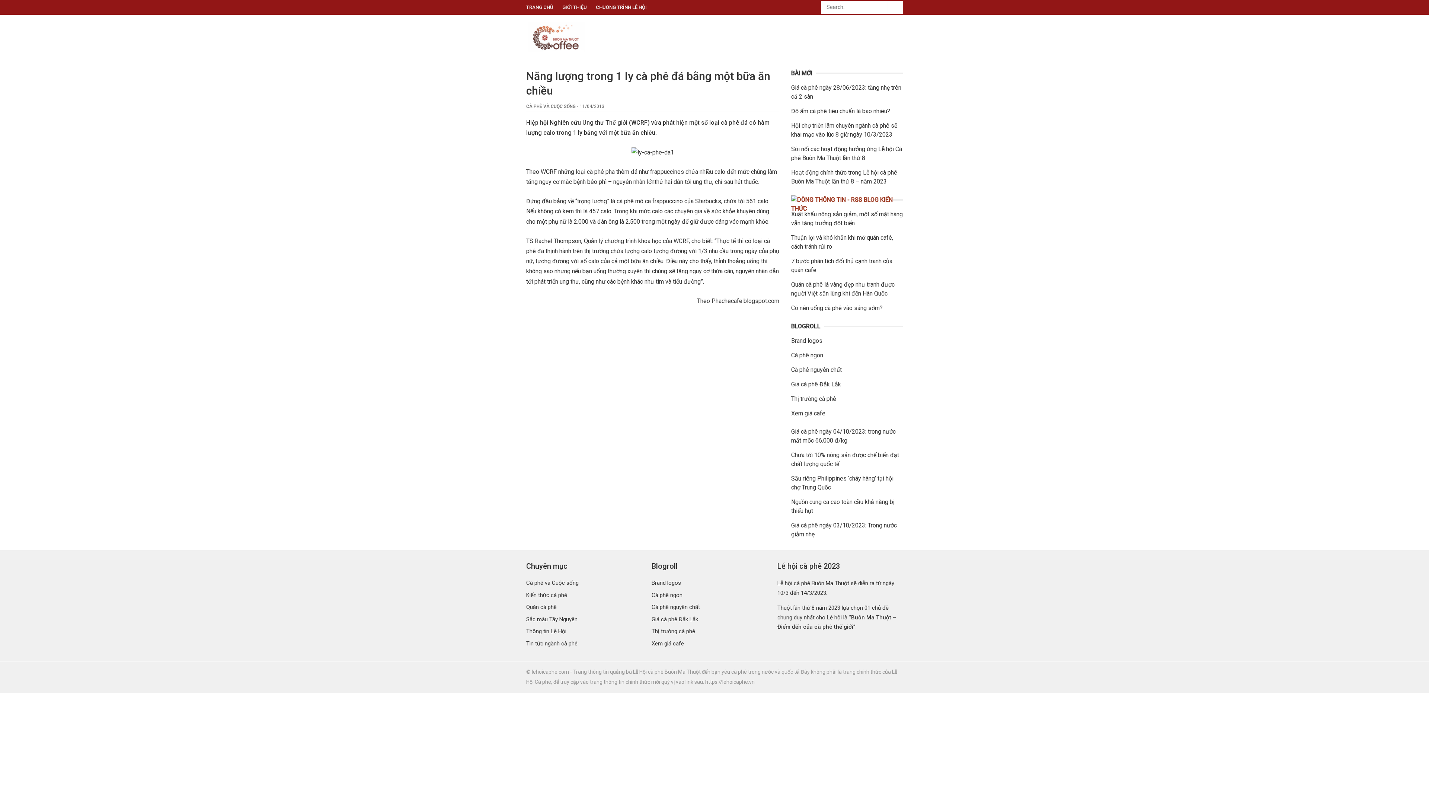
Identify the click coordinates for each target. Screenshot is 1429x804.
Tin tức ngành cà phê (552, 643)
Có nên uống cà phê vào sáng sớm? (837, 308)
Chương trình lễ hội (621, 7)
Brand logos (806, 340)
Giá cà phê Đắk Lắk (816, 384)
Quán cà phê (541, 607)
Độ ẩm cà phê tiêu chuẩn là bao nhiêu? (840, 111)
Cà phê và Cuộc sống (551, 106)
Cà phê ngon (807, 355)
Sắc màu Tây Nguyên (552, 619)
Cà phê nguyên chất (816, 369)
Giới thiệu (574, 7)
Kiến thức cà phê (546, 595)
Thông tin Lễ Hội (546, 631)
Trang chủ (539, 7)
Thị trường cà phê (813, 398)
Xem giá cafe (808, 413)
